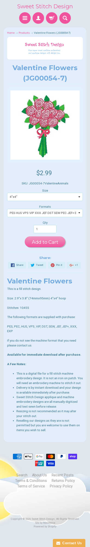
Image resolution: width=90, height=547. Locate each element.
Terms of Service (31, 486)
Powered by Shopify (45, 526)
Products (24, 32)
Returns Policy (63, 480)
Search (21, 475)
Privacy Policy (61, 486)
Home (11, 32)
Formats (45, 206)
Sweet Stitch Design (45, 6)
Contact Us (71, 543)
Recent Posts (62, 475)
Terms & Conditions (31, 480)
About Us (39, 475)
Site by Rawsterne (45, 522)
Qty (45, 222)
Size (45, 190)
